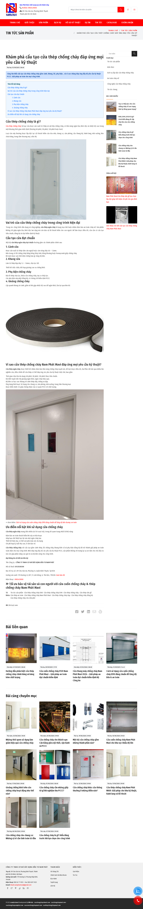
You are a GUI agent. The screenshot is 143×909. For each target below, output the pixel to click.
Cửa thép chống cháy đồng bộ (82, 595)
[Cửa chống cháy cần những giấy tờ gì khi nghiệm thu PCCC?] (54, 764)
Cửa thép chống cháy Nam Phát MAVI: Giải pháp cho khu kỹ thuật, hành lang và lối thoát (121, 790)
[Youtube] (134, 9)
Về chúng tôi (54, 872)
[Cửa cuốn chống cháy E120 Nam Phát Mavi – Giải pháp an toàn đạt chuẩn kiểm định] (54, 648)
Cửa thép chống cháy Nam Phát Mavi (37, 595)
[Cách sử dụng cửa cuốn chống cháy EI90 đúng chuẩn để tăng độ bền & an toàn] (121, 648)
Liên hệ (52, 886)
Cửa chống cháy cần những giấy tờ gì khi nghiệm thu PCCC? (53, 789)
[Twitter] (11, 888)
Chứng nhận (127, 22)
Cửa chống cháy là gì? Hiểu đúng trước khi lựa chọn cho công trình (126, 135)
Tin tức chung (112, 89)
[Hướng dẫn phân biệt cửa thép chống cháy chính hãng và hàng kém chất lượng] (21, 648)
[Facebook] (128, 9)
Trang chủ (15, 22)
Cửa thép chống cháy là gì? (17, 88)
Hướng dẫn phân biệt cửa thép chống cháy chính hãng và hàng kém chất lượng (20, 674)
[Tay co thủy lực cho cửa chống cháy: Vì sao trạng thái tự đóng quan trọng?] (111, 107)
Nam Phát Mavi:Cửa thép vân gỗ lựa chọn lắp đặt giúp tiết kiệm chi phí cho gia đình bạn (121, 199)
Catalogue (112, 22)
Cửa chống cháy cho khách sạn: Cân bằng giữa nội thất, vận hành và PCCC (54, 742)
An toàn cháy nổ (113, 78)
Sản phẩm (44, 22)
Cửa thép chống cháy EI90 (53, 593)
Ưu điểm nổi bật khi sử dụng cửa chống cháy (24, 114)
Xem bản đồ (60, 575)
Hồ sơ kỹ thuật (73, 22)
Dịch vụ (57, 22)
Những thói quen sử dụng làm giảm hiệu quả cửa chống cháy (19, 741)
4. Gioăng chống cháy (20, 108)
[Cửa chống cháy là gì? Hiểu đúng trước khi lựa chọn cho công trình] (111, 135)
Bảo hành (53, 879)
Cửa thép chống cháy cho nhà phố (23, 598)
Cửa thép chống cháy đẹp (61, 595)
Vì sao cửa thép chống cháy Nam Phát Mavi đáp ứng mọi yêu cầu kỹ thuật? (35, 111)
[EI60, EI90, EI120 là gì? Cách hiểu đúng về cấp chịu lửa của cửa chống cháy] (111, 120)
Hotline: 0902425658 (29, 8)
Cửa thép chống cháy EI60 (33, 593)
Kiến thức (110, 67)
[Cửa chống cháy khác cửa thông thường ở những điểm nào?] (88, 764)
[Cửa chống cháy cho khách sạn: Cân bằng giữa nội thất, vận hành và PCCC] (54, 717)
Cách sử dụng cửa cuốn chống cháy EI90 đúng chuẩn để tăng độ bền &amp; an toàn (46, 522)
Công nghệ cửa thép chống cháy (118, 84)
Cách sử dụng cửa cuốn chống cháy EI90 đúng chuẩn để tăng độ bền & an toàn (121, 674)
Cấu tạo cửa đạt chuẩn (16, 94)
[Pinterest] (15, 888)
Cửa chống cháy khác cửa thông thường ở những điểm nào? (87, 789)
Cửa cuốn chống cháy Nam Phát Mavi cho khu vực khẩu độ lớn (120, 741)
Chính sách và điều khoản (58, 875)
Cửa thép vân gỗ (85, 593)
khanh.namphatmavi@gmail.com (21, 885)
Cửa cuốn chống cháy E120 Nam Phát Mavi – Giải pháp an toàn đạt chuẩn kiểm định (53, 674)
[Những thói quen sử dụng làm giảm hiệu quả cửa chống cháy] (21, 717)
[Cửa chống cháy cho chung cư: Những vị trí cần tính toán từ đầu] (111, 148)
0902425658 (19, 579)
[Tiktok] (19, 888)
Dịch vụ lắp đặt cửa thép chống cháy (120, 73)
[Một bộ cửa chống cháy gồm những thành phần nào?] (88, 717)
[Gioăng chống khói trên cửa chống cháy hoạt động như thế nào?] (21, 764)
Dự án (87, 22)
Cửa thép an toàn (17, 595)
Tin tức (98, 22)
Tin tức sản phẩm (129, 30)
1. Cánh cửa (16, 98)
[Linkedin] (23, 888)
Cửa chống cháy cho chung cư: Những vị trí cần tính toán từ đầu (127, 148)
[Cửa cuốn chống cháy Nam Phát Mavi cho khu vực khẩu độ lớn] (121, 717)
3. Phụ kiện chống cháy (20, 104)
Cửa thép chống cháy (13, 126)
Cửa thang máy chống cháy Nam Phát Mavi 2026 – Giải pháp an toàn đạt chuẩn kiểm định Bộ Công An (87, 676)
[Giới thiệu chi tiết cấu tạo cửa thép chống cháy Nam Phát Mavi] (121, 215)
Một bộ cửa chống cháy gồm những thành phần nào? (86, 741)
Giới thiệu (29, 22)
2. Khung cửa (16, 101)
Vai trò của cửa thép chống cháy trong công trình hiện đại (29, 91)
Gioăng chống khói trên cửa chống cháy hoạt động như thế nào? (20, 790)
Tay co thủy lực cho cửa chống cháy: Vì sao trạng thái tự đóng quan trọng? (127, 106)
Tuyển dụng (54, 882)
